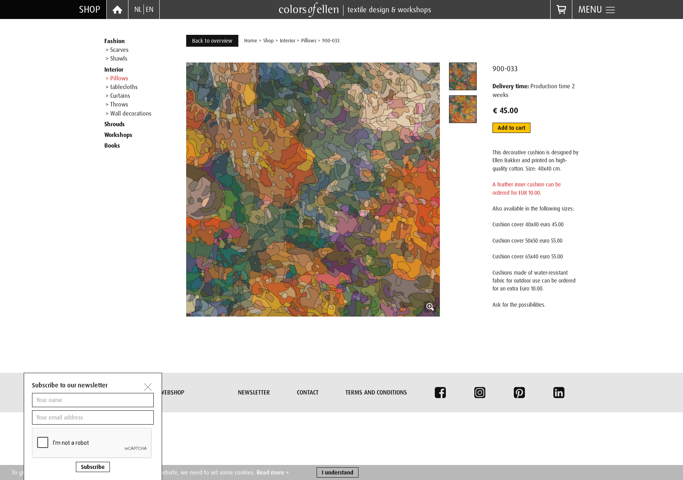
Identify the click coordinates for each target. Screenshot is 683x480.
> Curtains (118, 96)
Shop (89, 9)
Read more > (273, 472)
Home (250, 40)
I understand (337, 472)
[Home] (117, 9)
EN (149, 9)
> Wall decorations (128, 114)
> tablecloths (122, 87)
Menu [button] (591, 9)
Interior (113, 70)
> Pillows (117, 78)
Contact (308, 393)
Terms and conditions (376, 393)
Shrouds (114, 124)
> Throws (117, 104)
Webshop (171, 393)
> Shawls (116, 59)
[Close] (148, 387)
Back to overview (212, 40)
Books (112, 146)
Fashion (114, 41)
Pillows (308, 40)
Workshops (118, 135)
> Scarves (117, 50)
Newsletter (254, 393)
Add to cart (511, 127)
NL (138, 9)
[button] (313, 190)
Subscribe (93, 467)
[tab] (463, 76)
